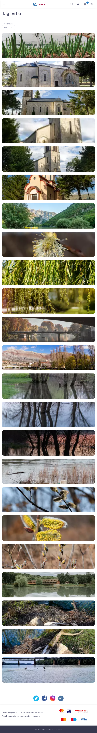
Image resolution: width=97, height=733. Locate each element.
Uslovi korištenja (9, 713)
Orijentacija (8, 24)
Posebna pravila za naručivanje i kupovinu (21, 716)
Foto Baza (58, 729)
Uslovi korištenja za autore (31, 713)
